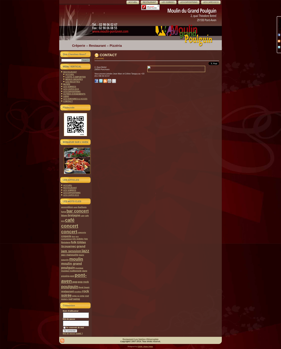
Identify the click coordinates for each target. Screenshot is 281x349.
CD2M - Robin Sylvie (145, 346)
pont (72, 276)
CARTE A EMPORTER (75, 77)
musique (79, 268)
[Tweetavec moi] (279, 47)
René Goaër (84, 287)
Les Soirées (140, 339)
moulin (76, 259)
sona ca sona (78, 296)
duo (73, 236)
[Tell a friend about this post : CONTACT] (114, 82)
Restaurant (128, 339)
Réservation (152, 339)
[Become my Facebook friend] (279, 35)
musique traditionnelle (71, 271)
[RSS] (279, 41)
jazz (85, 250)
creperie (66, 236)
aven (76, 207)
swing (76, 299)
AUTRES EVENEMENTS (74, 94)
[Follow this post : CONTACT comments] (105, 82)
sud (70, 299)
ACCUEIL (132, 2)
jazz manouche (69, 254)
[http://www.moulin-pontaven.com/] (101, 82)
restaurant (67, 291)
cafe (82, 216)
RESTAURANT (149, 2)
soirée (66, 295)
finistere (65, 242)
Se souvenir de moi (75, 327)
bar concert (78, 211)
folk (73, 242)
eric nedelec (78, 239)
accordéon (67, 207)
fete (86, 239)
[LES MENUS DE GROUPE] (75, 161)
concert (69, 231)
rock (85, 291)
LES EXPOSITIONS (188, 2)
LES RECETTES (72, 82)
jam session (71, 251)
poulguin (69, 287)
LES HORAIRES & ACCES (75, 99)
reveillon (78, 292)
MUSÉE (66, 84)
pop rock (83, 281)
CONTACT (68, 101)
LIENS (66, 96)
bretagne (74, 215)
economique (66, 239)
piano (84, 271)
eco (77, 236)
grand (81, 246)
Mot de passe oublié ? (73, 333)
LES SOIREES (168, 2)
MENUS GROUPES (74, 79)
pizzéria (65, 276)
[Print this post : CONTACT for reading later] (110, 82)
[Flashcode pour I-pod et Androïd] (75, 124)
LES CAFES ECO (211, 2)
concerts (82, 232)
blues (64, 215)
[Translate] (99, 58)
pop (74, 281)
